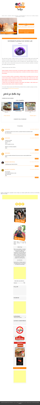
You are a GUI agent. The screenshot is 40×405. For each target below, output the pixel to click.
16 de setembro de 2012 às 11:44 (34, 129)
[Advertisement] (20, 197)
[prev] (0, 35)
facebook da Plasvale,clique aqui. (13, 88)
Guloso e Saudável (10, 169)
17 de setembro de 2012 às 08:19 (34, 169)
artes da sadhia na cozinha (7, 402)
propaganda (20, 43)
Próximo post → (33, 115)
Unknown (7, 129)
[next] (1, 35)
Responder (36, 134)
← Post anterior (6, 115)
